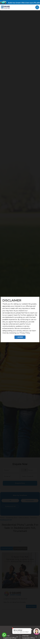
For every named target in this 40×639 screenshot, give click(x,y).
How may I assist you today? (21, 631)
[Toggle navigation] (37, 7)
